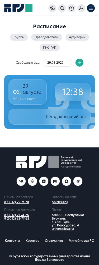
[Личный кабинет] (81, 8)
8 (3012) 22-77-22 (16, 218)
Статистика (54, 240)
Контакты (12, 240)
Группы (18, 37)
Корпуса (33, 240)
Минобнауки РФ (81, 240)
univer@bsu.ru (63, 228)
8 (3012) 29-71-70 (16, 202)
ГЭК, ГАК (49, 47)
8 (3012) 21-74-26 (16, 215)
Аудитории (77, 37)
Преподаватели (47, 37)
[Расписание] (72, 8)
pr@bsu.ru (60, 202)
